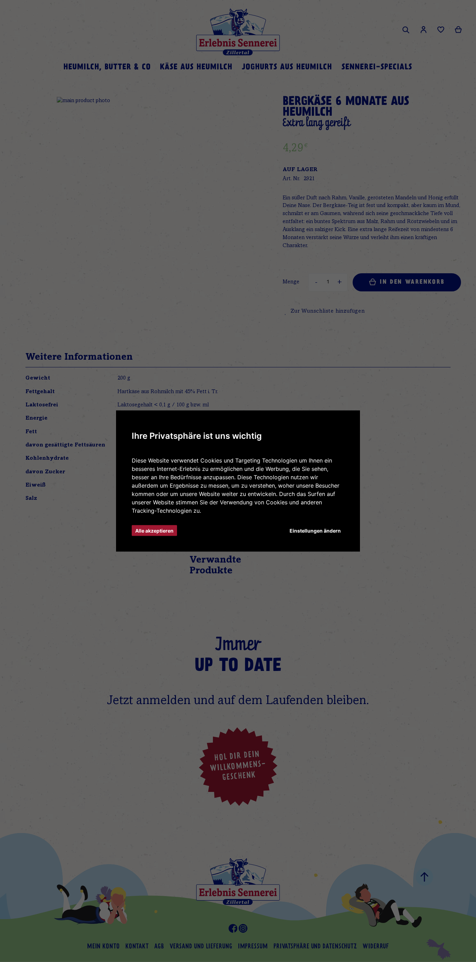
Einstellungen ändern (315, 531)
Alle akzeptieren (154, 531)
